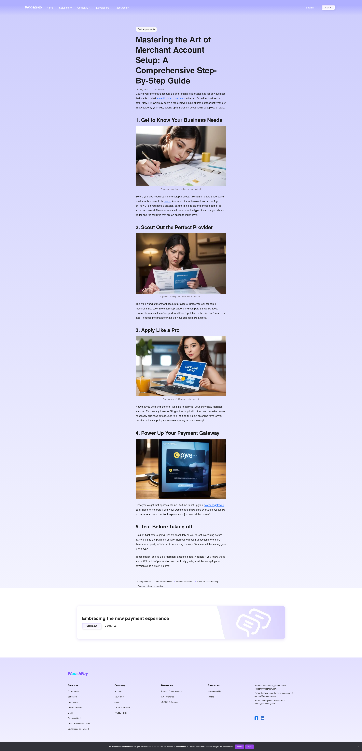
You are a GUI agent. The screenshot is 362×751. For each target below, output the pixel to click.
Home (50, 7)
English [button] (310, 7)
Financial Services (164, 581)
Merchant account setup (207, 581)
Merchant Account (184, 581)
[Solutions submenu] (71, 7)
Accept (240, 746)
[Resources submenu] (128, 7)
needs (167, 201)
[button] (91, 626)
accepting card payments (171, 98)
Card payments (144, 581)
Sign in (328, 7)
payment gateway (214, 505)
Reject (249, 746)
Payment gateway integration (150, 586)
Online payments (146, 29)
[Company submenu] (89, 7)
